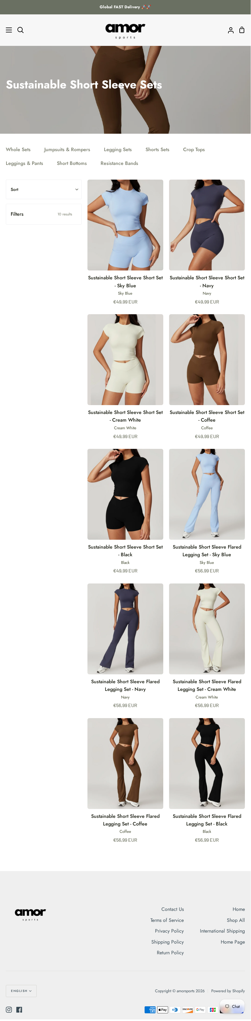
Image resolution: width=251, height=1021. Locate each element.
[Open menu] (6, 30)
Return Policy (170, 952)
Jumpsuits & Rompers (67, 149)
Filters (41, 214)
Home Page (233, 941)
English (19, 991)
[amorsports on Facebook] (19, 1010)
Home (239, 909)
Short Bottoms (72, 163)
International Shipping (222, 930)
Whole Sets (18, 149)
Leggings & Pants (24, 163)
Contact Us (172, 909)
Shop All (236, 920)
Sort (14, 189)
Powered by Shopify (228, 991)
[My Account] (228, 30)
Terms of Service (167, 920)
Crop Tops (194, 149)
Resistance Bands (119, 163)
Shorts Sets (157, 149)
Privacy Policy (169, 930)
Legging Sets (118, 149)
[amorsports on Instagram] (9, 1010)
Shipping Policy (167, 941)
